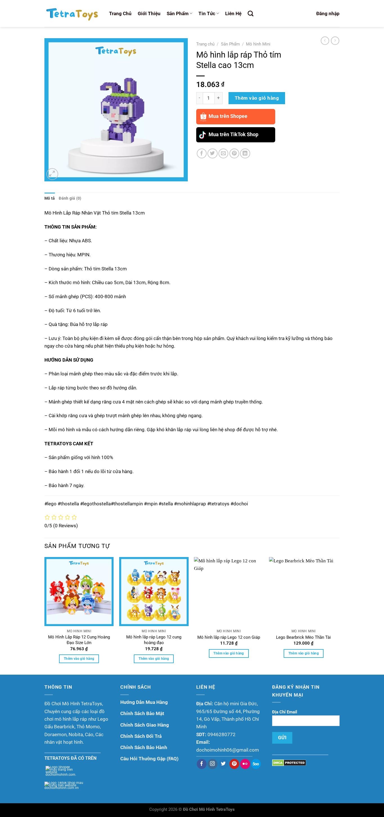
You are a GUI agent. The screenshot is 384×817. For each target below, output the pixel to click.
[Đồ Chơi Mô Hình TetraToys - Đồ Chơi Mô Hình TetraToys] (72, 13)
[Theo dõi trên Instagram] (212, 764)
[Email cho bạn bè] (223, 153)
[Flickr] (245, 764)
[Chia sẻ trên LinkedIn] (245, 153)
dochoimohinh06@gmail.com (227, 750)
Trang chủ (205, 44)
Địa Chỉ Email (284, 712)
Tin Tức (206, 13)
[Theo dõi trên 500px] (256, 764)
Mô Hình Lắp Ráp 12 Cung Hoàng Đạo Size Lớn (79, 640)
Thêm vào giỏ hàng (257, 98)
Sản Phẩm (178, 13)
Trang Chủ (120, 13)
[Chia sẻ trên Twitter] (212, 153)
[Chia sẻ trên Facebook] (202, 153)
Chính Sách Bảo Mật (142, 713)
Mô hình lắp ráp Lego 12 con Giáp (228, 637)
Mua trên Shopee (228, 116)
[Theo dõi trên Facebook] (202, 764)
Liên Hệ (233, 13)
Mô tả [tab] (49, 198)
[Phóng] (52, 174)
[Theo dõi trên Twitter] (223, 764)
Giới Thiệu (149, 13)
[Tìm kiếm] (251, 13)
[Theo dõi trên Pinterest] (234, 764)
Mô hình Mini (258, 44)
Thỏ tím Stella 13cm (123, 213)
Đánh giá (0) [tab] (70, 198)
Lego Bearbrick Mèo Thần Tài (303, 637)
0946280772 (221, 734)
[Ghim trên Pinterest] (234, 153)
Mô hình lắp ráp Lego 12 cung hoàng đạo (153, 640)
